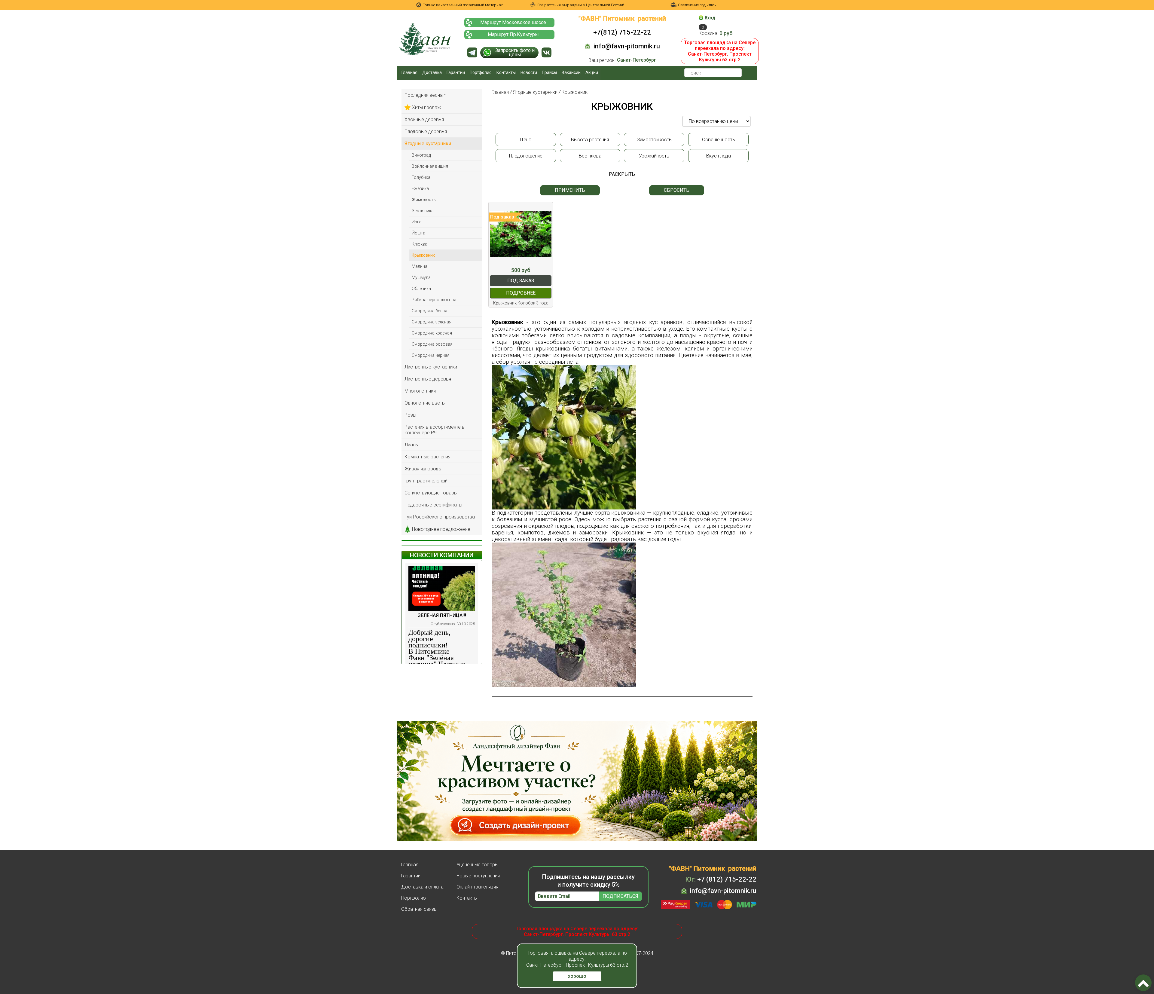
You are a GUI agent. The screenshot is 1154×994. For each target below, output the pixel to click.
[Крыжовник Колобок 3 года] (520, 234)
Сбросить (676, 190)
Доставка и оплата (422, 887)
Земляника (423, 210)
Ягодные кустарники (428, 143)
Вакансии (571, 72)
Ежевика (420, 188)
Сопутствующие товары (431, 493)
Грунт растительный (426, 481)
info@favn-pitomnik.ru (627, 46)
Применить (570, 190)
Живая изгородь (423, 469)
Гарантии (456, 72)
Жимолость (424, 199)
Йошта (418, 233)
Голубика (421, 177)
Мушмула (421, 277)
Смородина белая (429, 310)
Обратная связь (419, 909)
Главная (409, 72)
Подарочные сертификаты (433, 505)
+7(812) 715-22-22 (622, 32)
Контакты (506, 72)
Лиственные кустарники (431, 367)
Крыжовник (423, 255)
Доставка (432, 72)
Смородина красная (432, 333)
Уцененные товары (477, 864)
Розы (410, 415)
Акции (591, 72)
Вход (710, 17)
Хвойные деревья (424, 119)
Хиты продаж (426, 107)
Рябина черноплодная (434, 299)
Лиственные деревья (428, 379)
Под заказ (520, 280)
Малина (419, 266)
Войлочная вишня (430, 166)
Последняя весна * (425, 95)
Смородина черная (431, 355)
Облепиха (421, 288)
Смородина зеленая (431, 322)
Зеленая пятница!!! (442, 615)
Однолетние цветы (425, 403)
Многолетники (420, 391)
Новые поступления (478, 876)
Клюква (419, 244)
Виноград (421, 155)
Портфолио (481, 72)
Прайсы (549, 72)
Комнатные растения (427, 457)
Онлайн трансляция (477, 887)
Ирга (416, 221)
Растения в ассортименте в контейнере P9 (435, 430)
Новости (529, 72)
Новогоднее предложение (441, 529)
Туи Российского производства (440, 517)
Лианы (412, 445)
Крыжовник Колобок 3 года (520, 303)
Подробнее (521, 293)
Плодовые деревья (426, 131)
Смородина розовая (432, 344)
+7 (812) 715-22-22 (720, 879)
